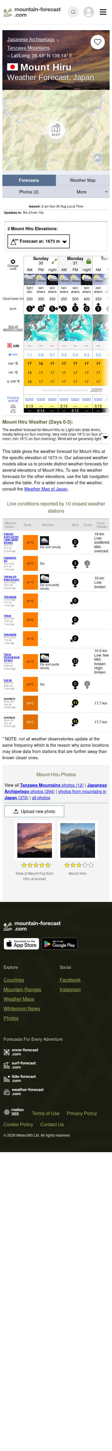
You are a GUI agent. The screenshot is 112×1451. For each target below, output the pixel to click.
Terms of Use (46, 1113)
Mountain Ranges (22, 989)
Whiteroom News (22, 1008)
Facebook (70, 979)
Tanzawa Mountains (28, 48)
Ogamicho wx (10, 559)
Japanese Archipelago (31, 39)
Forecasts (29, 180)
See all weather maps (13, 327)
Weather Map (83, 180)
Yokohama (10, 596)
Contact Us (52, 1124)
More (82, 192)
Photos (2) (29, 192)
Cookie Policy (18, 1124)
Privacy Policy (82, 1113)
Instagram (70, 989)
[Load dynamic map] (56, 130)
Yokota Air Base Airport (11, 578)
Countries (14, 979)
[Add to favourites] (97, 42)
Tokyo (7, 615)
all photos (41, 797)
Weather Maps (19, 998)
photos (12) (52, 785)
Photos (11, 1018)
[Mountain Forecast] (32, 12)
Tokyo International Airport (11, 657)
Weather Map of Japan (45, 489)
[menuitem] (29, 180)
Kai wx (8, 680)
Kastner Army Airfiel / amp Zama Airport (11, 538)
